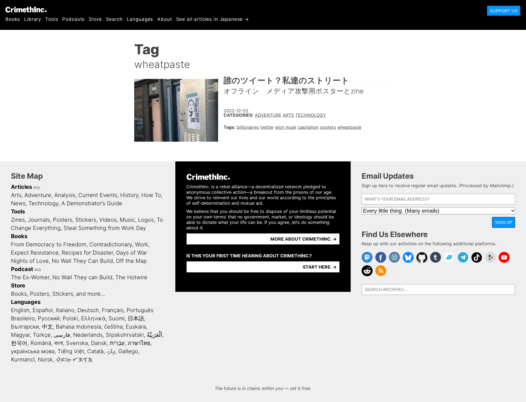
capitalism (308, 127)
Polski (70, 318)
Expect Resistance (35, 252)
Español (43, 310)
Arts (288, 115)
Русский (49, 318)
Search (114, 19)
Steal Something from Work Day (105, 228)
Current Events (97, 195)
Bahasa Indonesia (78, 326)
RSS (36, 188)
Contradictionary (110, 244)
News (18, 203)
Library (32, 19)
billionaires (248, 127)
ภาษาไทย (139, 343)
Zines (18, 219)
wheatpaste (349, 127)
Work (141, 244)
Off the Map (131, 261)
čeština (113, 326)
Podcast (22, 269)
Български (25, 326)
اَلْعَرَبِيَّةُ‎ (154, 335)
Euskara (136, 326)
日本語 (136, 318)
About (164, 19)
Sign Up (503, 222)
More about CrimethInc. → (303, 239)
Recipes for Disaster (87, 252)
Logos (146, 219)
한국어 (19, 343)
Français (113, 310)
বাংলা (58, 343)
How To (151, 195)
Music (127, 219)
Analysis (64, 195)
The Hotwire (131, 277)
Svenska (77, 343)
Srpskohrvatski (125, 335)
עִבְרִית (117, 343)
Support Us (504, 10)
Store (95, 19)
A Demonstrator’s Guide (91, 203)
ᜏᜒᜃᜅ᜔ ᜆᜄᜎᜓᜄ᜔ (74, 359)
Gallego (128, 351)
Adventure (268, 115)
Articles (21, 187)
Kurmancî (23, 359)
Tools (51, 19)
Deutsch (88, 310)
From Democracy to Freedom (48, 244)
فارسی (62, 335)
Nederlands (88, 335)
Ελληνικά (93, 318)
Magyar (20, 335)
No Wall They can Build (82, 277)
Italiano (65, 310)
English (20, 310)
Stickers (85, 219)
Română (40, 343)
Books (12, 19)
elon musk (285, 127)
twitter (267, 127)
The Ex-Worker (30, 277)
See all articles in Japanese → (212, 19)
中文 (47, 326)
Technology (310, 115)
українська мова (33, 351)
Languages (140, 19)
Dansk (99, 343)
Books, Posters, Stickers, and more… (58, 293)
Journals (39, 219)
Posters (62, 219)
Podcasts (73, 19)
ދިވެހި (111, 351)
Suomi (116, 318)
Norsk (45, 359)
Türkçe (42, 335)
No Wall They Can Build (82, 261)
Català (95, 351)
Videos (108, 219)
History (129, 195)
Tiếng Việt (71, 351)
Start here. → (320, 267)
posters (328, 127)
